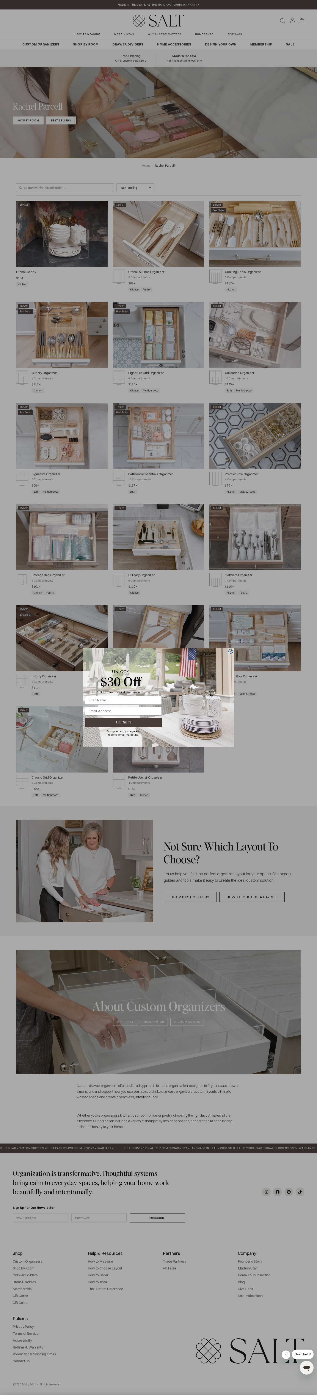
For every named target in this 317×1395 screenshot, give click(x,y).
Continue (123, 722)
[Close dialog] (231, 651)
